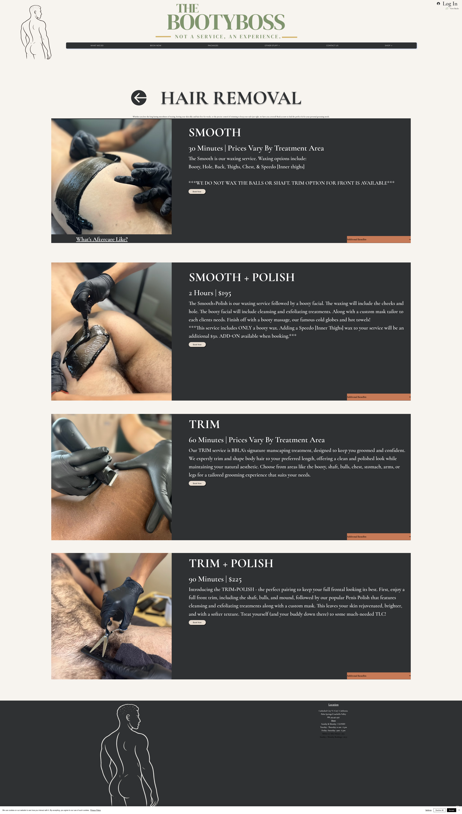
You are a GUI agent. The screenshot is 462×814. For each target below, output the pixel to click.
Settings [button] (428, 810)
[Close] (459, 810)
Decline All (439, 810)
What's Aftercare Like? (102, 239)
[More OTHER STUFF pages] (279, 45)
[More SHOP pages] (391, 45)
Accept (451, 810)
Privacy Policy (95, 810)
